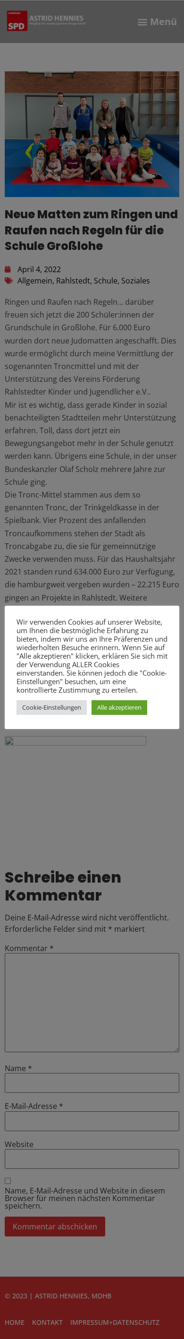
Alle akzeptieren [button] (119, 707)
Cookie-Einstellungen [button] (51, 707)
